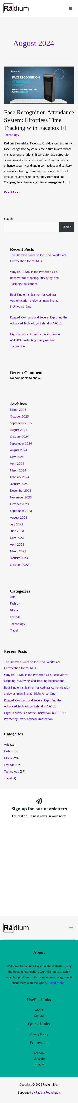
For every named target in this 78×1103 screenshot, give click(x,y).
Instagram (39, 1064)
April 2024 (17, 463)
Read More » (12, 192)
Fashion (15, 603)
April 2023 (17, 544)
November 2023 (21, 497)
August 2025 (18, 430)
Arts (12, 597)
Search (8, 218)
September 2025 (21, 423)
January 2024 (19, 483)
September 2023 (21, 510)
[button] (71, 928)
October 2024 (19, 436)
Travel (14, 630)
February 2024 (19, 477)
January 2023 (19, 558)
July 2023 (16, 524)
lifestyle (15, 617)
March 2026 (18, 409)
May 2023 (17, 537)
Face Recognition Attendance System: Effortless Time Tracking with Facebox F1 (39, 120)
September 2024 (21, 443)
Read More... (57, 983)
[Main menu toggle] (70, 8)
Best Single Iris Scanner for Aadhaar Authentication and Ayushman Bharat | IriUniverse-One (34, 300)
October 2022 (19, 564)
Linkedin (39, 1058)
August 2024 (18, 450)
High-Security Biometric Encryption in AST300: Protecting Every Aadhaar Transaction (35, 340)
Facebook (39, 1053)
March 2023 (18, 551)
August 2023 (18, 517)
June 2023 (17, 531)
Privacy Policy (39, 1034)
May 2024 (17, 457)
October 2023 (19, 504)
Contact (39, 1015)
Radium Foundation (48, 1092)
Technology (11, 134)
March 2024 (18, 470)
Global (14, 610)
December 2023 (20, 490)
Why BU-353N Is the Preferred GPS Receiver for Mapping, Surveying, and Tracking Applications (34, 278)
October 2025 (19, 416)
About (39, 1010)
